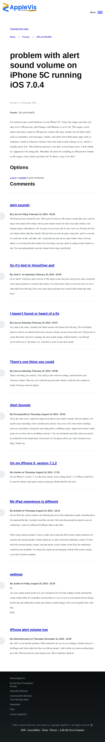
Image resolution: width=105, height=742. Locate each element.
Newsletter (15, 704)
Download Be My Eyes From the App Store (21, 698)
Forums (26, 37)
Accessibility (33, 729)
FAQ (12, 709)
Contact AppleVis (18, 714)
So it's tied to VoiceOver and (32, 265)
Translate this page (19, 29)
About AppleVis (17, 678)
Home (12, 37)
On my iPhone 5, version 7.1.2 (33, 463)
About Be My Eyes (19, 691)
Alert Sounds (20, 405)
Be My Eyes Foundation (21, 683)
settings (16, 574)
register (22, 178)
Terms (45, 729)
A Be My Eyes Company (71, 729)
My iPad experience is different (34, 501)
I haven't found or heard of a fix (34, 313)
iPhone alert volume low (29, 629)
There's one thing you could (32, 362)
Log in (13, 178)
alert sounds (20, 205)
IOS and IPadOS (44, 37)
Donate (13, 686)
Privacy (54, 729)
